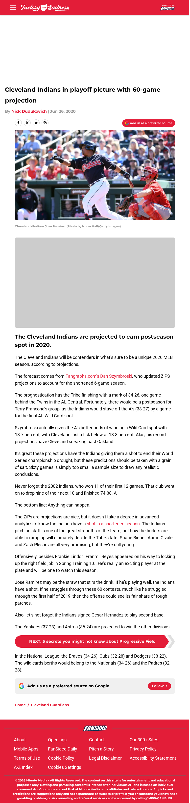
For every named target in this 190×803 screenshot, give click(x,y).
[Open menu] (13, 7)
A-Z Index (23, 767)
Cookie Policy (61, 758)
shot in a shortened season (113, 523)
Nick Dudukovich (29, 111)
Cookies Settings (64, 767)
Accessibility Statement (153, 758)
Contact (97, 739)
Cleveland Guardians (50, 705)
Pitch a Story (101, 748)
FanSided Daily (62, 748)
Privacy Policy (143, 748)
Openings (57, 739)
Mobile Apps (26, 748)
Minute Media (36, 780)
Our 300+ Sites (144, 739)
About (20, 739)
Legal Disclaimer (105, 758)
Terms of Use (27, 758)
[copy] (45, 122)
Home (20, 705)
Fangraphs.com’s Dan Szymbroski (98, 376)
